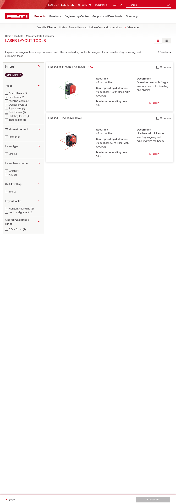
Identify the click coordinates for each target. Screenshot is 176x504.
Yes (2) (12, 191)
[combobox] (148, 5)
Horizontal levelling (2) (21, 208)
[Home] (17, 16)
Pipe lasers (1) (17, 108)
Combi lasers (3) (18, 93)
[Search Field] (168, 5)
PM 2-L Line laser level (65, 118)
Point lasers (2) (17, 112)
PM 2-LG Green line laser (66, 67)
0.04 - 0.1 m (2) (17, 229)
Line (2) (13, 153)
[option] (158, 40)
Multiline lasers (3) (19, 100)
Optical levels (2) (18, 104)
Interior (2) (14, 136)
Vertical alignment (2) (20, 212)
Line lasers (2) (16, 97)
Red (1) (13, 174)
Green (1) (14, 170)
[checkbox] (163, 67)
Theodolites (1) (17, 119)
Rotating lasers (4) (19, 115)
